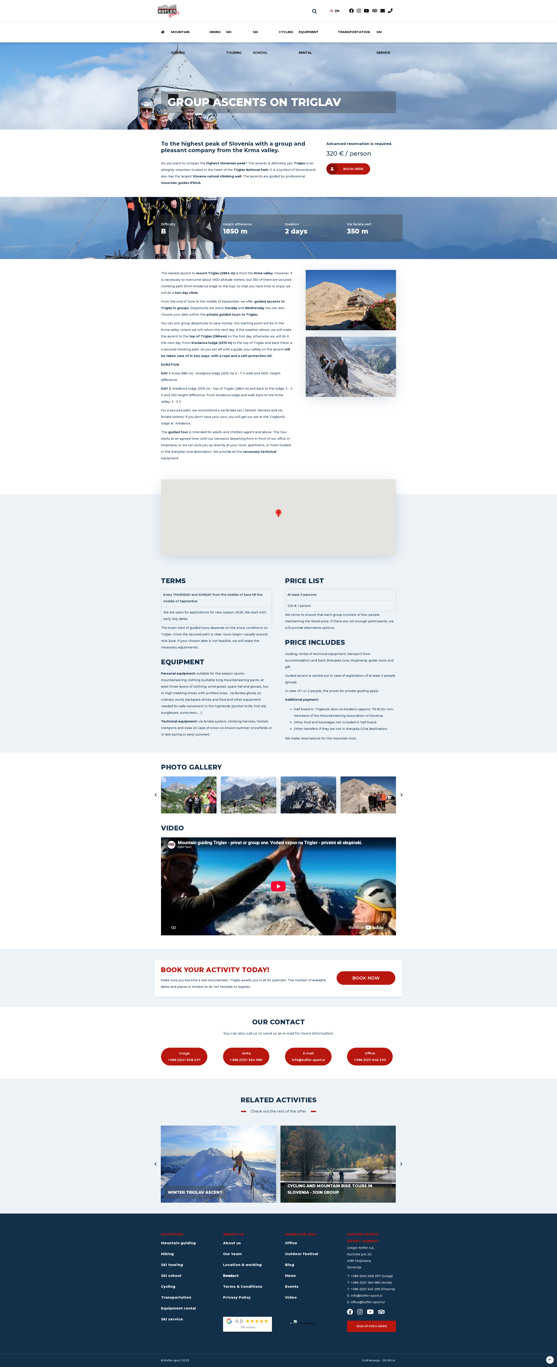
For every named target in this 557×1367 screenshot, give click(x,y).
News (290, 1276)
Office (291, 1243)
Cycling (286, 32)
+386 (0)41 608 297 (366, 1276)
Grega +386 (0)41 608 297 (184, 1056)
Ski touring (234, 39)
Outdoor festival (301, 1254)
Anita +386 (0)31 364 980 (246, 1056)
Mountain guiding (180, 39)
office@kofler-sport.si (368, 1302)
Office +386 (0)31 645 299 (370, 1056)
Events (292, 1287)
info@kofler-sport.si (366, 1296)
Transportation (354, 32)
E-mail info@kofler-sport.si (308, 1056)
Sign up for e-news (371, 1326)
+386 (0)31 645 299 (366, 1289)
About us (232, 1243)
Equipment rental (309, 39)
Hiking (215, 32)
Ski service (383, 39)
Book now (366, 978)
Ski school (260, 39)
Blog (289, 1265)
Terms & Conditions (242, 1287)
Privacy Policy (237, 1297)
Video (291, 1297)
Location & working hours (242, 1266)
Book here (353, 169)
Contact (231, 1276)
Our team (232, 1254)
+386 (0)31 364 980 (366, 1283)
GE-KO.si (388, 1360)
